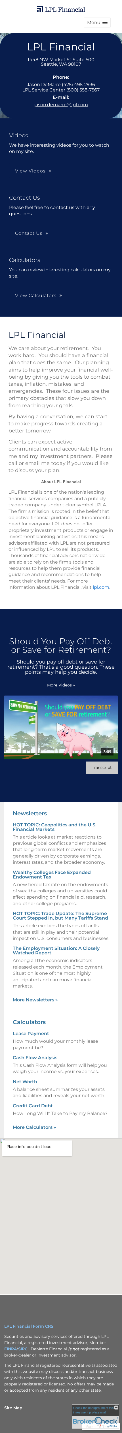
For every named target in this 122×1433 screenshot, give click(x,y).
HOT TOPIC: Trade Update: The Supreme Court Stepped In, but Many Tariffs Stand (60, 916)
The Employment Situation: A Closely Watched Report (56, 951)
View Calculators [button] (35, 295)
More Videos (61, 685)
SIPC (23, 1348)
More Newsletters (35, 1000)
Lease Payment (31, 1033)
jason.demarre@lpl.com (61, 104)
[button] (97, 22)
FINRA (10, 1348)
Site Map (13, 1407)
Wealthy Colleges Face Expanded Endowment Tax (52, 875)
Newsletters (30, 813)
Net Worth (25, 1081)
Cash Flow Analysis (35, 1057)
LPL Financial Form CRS (28, 1326)
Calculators (29, 1022)
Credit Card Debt (33, 1105)
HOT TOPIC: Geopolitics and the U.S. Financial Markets (54, 827)
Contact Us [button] (29, 233)
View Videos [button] (30, 171)
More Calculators (34, 1127)
